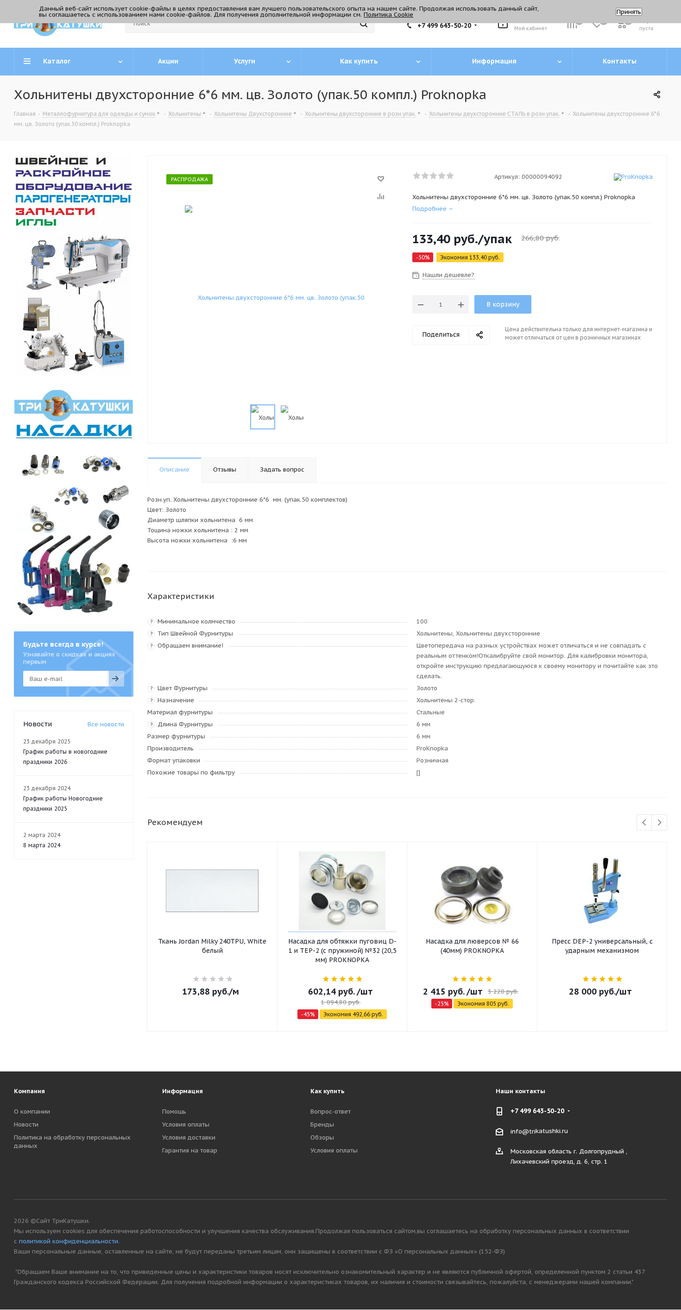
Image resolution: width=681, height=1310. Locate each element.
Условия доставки (188, 1137)
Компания (29, 1091)
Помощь (174, 1111)
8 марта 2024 (41, 845)
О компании (32, 1111)
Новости (26, 1124)
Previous (644, 823)
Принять (629, 12)
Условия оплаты (185, 1124)
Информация (182, 1091)
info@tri (523, 1131)
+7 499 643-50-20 (444, 25)
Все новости (106, 724)
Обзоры (322, 1137)
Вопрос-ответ (330, 1111)
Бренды (322, 1124)
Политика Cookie (388, 15)
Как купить (327, 1091)
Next (659, 823)
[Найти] (364, 23)
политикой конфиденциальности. (69, 1241)
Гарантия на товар (189, 1150)
